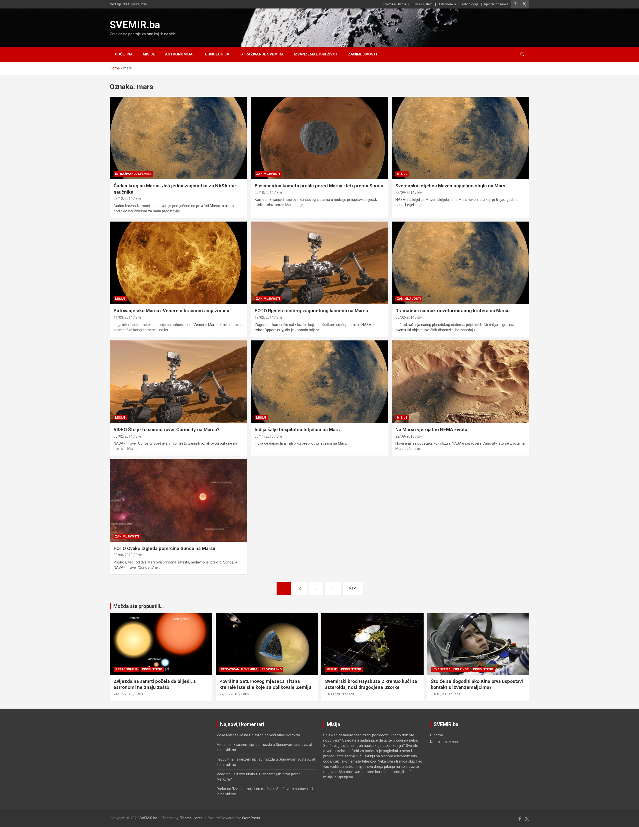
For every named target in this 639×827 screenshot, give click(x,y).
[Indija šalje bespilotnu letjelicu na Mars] (319, 381)
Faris (139, 694)
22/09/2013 (404, 436)
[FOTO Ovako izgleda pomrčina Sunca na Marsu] (178, 500)
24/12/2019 (123, 694)
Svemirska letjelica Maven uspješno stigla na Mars (450, 186)
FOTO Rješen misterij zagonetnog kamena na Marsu (311, 310)
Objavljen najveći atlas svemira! (274, 735)
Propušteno (152, 669)
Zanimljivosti (362, 54)
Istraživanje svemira (261, 54)
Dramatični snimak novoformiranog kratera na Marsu (452, 310)
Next (352, 588)
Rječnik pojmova (496, 4)
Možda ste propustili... (138, 606)
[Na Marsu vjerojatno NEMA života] (460, 381)
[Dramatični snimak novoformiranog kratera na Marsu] (460, 262)
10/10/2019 (440, 694)
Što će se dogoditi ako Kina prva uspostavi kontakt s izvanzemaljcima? (477, 684)
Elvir (139, 199)
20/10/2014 (264, 193)
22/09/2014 (404, 193)
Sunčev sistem (422, 4)
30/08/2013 (123, 555)
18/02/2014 (264, 317)
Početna (124, 54)
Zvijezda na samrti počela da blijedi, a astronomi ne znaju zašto (155, 684)
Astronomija (447, 4)
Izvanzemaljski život (316, 54)
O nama (436, 735)
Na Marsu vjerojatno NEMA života (431, 429)
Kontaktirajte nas (444, 742)
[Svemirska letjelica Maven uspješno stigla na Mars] (460, 137)
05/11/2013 (264, 436)
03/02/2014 (123, 436)
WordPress (251, 818)
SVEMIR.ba (135, 25)
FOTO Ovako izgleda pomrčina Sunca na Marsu (164, 548)
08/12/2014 (123, 199)
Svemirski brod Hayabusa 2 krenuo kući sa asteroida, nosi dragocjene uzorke (371, 684)
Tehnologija (470, 4)
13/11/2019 (334, 694)
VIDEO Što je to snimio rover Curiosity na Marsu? (166, 429)
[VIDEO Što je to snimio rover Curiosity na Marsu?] (178, 381)
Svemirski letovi (394, 4)
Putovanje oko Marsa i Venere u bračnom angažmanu (171, 310)
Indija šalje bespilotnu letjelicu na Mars (297, 429)
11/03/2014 (123, 317)
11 (333, 588)
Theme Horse (191, 818)
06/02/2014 (404, 317)
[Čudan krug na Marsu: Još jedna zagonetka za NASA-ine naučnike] (178, 137)
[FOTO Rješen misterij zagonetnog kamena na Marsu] (319, 262)
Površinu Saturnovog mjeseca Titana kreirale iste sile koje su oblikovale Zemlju (265, 684)
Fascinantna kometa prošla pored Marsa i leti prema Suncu (319, 186)
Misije (149, 54)
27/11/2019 (228, 694)
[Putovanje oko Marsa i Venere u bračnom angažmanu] (178, 262)
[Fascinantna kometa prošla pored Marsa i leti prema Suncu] (319, 137)
